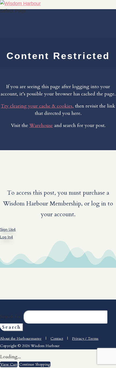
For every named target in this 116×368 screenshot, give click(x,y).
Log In (5, 237)
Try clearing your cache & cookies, (37, 106)
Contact (56, 338)
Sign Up (6, 229)
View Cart (8, 364)
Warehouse (41, 125)
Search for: (11, 317)
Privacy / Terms (85, 338)
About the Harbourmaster (21, 338)
